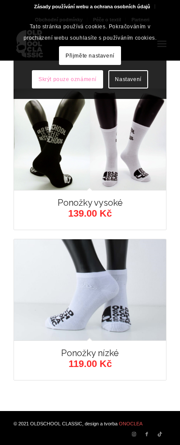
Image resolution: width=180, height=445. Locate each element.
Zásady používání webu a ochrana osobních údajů (92, 6)
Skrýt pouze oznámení (67, 79)
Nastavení (128, 79)
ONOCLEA (130, 423)
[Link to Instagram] (133, 434)
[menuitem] (92, 6)
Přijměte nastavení (90, 56)
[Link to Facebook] (146, 434)
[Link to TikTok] (159, 434)
